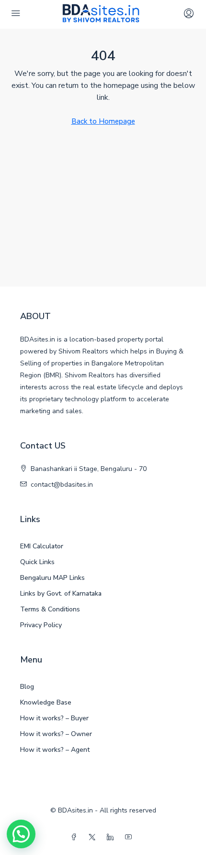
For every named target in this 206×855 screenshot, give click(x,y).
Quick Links (37, 561)
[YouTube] (130, 837)
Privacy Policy (41, 625)
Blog (27, 686)
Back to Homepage (103, 121)
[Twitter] (94, 837)
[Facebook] (75, 837)
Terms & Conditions (50, 609)
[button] (21, 834)
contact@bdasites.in (62, 484)
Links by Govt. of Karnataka (61, 593)
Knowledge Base (45, 702)
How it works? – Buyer (54, 718)
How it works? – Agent (55, 749)
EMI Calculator (41, 546)
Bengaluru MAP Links (52, 577)
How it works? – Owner (56, 733)
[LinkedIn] (112, 837)
